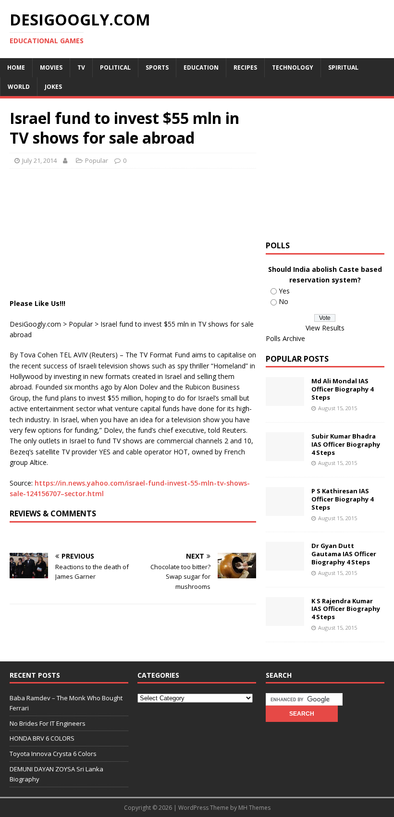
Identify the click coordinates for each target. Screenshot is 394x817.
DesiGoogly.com (35, 324)
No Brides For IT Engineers (48, 723)
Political (115, 67)
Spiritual (343, 67)
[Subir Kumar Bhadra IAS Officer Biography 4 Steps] (285, 455)
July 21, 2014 (39, 160)
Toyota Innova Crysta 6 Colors (53, 753)
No (283, 301)
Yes (284, 290)
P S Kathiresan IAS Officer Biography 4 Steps (342, 499)
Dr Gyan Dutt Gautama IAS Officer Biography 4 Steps (343, 553)
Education (201, 67)
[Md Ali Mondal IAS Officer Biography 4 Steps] (285, 400)
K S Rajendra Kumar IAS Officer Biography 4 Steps (345, 609)
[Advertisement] (184, 199)
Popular (96, 160)
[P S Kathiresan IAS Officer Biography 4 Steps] (285, 510)
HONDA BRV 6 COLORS (42, 738)
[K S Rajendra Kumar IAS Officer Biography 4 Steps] (285, 619)
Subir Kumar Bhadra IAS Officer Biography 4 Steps (345, 444)
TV (81, 67)
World (19, 87)
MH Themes (254, 808)
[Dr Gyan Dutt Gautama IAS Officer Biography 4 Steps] (285, 565)
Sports (157, 67)
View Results (325, 327)
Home (16, 67)
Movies (51, 67)
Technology (292, 67)
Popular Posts (297, 359)
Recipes (245, 67)
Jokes (53, 87)
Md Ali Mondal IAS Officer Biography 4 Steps (342, 389)
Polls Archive (285, 338)
